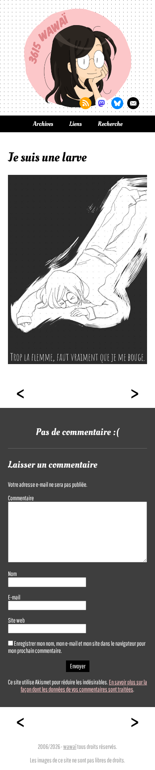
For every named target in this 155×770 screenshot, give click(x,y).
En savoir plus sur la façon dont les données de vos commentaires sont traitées (84, 685)
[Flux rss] (85, 103)
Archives (43, 124)
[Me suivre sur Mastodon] (101, 103)
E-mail (14, 597)
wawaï (69, 746)
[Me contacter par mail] (133, 103)
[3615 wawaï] (77, 58)
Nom (12, 573)
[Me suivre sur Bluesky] (117, 103)
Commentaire (21, 498)
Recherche (110, 124)
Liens (75, 124)
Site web (16, 620)
